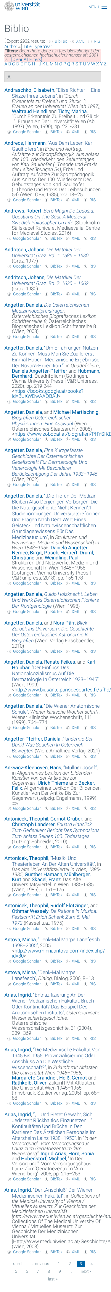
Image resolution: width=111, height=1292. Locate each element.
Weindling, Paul (61, 558)
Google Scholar (27, 131)
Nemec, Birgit (27, 553)
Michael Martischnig (76, 412)
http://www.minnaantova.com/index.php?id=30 (58, 953)
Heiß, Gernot (73, 1078)
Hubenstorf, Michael (43, 1158)
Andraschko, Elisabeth (29, 90)
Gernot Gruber (66, 819)
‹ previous (40, 1263)
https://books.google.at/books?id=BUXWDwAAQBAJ (47, 393)
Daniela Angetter (69, 548)
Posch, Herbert (61, 553)
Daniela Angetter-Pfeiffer (39, 371)
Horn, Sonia (81, 1153)
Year (47, 46)
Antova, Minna (20, 939)
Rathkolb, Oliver (29, 1083)
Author (10, 46)
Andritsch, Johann (24, 249)
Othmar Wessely (30, 911)
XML (80, 41)
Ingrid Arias (53, 1153)
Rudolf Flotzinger (69, 905)
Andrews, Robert (22, 211)
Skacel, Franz (46, 879)
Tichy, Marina (72, 111)
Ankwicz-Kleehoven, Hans (32, 767)
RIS (97, 41)
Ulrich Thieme (53, 783)
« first (18, 1263)
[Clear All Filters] (26, 59)
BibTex (61, 41)
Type (37, 46)
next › (86, 1271)
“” (56, 93)
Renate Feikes (59, 662)
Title (27, 46)
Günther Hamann (43, 874)
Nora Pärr (64, 623)
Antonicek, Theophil (26, 819)
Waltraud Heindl (29, 111)
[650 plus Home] (55, 7)
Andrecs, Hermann (25, 143)
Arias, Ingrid (17, 995)
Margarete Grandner (34, 1078)
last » (52, 1279)
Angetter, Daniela (23, 305)
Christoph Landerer (33, 824)
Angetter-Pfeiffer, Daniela (32, 739)
